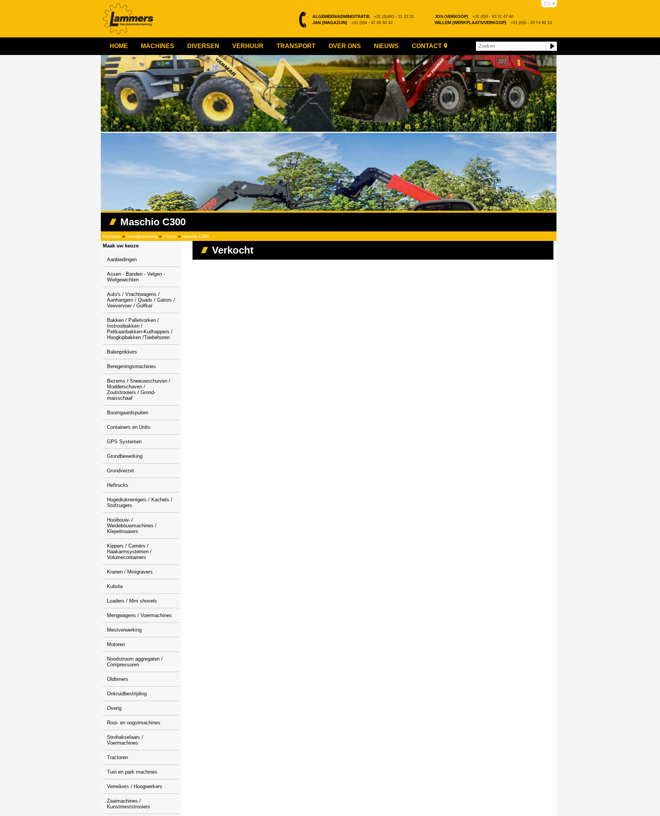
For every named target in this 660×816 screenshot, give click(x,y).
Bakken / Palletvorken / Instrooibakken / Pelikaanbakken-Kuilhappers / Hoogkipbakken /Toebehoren (140, 328)
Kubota (115, 586)
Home (119, 46)
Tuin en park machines (132, 772)
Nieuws (386, 46)
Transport (296, 46)
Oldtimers (117, 679)
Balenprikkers (122, 352)
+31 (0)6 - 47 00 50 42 (352, 22)
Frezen (169, 236)
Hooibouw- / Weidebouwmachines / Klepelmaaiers (132, 525)
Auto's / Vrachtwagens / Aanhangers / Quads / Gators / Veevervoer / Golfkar (141, 300)
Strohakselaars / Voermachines (125, 740)
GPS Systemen (124, 441)
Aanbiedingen (122, 259)
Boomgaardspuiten (127, 412)
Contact (427, 46)
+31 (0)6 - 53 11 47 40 (474, 16)
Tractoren (117, 757)
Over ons (344, 46)
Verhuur (248, 46)
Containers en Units (128, 427)
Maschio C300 (195, 236)
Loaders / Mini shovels (132, 601)
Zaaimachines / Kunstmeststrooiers (128, 804)
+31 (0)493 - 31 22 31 (363, 16)
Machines (157, 46)
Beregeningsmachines (131, 366)
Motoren (116, 644)
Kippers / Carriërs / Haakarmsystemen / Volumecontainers (129, 551)
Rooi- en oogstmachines (133, 723)
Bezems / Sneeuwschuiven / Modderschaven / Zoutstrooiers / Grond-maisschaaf (138, 389)
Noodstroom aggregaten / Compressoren (135, 661)
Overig (114, 708)
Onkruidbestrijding (127, 693)
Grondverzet (120, 470)
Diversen (203, 46)
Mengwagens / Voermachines (139, 615)
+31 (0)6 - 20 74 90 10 (493, 22)
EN (547, 3)
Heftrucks (117, 485)
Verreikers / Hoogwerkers (134, 786)
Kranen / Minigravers (130, 572)
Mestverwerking (124, 630)
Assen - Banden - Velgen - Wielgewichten (136, 277)
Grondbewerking (141, 236)
